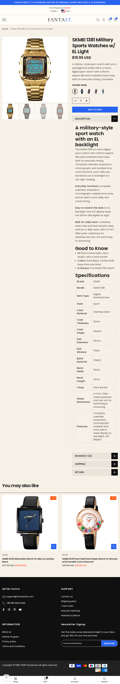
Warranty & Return (70, 615)
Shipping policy (68, 601)
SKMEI (5, 554)
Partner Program (10, 636)
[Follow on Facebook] (3, 609)
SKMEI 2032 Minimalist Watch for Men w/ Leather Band (28, 560)
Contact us (67, 596)
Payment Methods (70, 610)
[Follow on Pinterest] (14, 609)
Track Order (67, 605)
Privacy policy (9, 641)
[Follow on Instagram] (9, 609)
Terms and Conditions (13, 646)
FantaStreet (60, 19)
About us (6, 631)
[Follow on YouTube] (20, 609)
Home (5, 29)
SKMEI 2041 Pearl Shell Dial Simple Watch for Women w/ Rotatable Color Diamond (90, 560)
